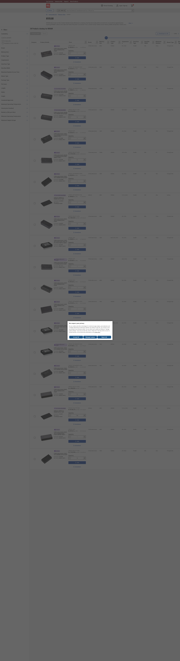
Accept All (76, 337)
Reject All (104, 337)
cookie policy (97, 332)
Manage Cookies (90, 337)
